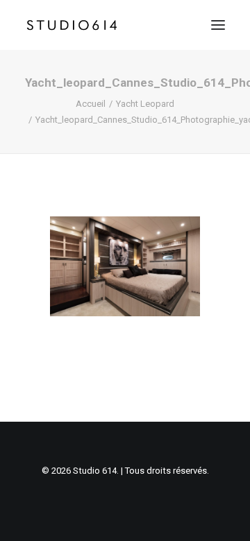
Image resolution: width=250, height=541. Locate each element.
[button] (218, 25)
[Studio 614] (72, 25)
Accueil (91, 103)
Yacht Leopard (145, 103)
